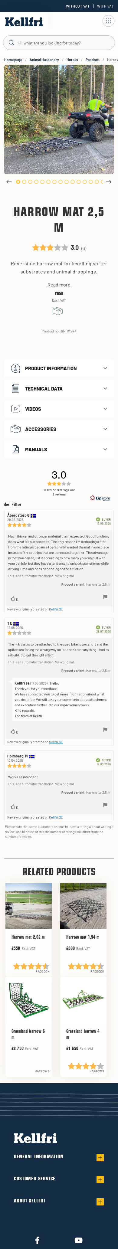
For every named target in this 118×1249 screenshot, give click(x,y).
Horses (72, 59)
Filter (16, 504)
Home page (13, 59)
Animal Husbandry (44, 59)
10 (73, 182)
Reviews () (59, 246)
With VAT (105, 6)
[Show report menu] (105, 597)
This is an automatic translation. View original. (41, 576)
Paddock (93, 59)
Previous (9, 182)
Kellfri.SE (56, 609)
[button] (59, 368)
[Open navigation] (108, 21)
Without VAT (78, 6)
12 (85, 182)
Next (109, 182)
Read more (59, 284)
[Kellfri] (24, 21)
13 (91, 182)
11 (79, 182)
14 (97, 182)
